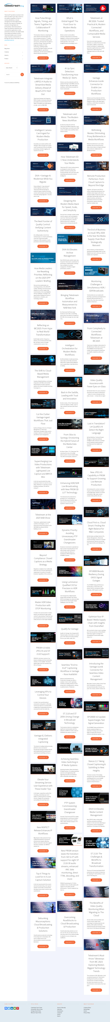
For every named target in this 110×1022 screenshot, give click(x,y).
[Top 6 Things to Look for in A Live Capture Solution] (43, 862)
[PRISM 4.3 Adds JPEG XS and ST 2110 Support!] (43, 637)
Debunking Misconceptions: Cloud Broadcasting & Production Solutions (43, 924)
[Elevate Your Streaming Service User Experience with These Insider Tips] (43, 769)
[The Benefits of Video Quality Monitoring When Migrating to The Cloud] (96, 892)
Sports (58, 1016)
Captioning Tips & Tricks (36, 1007)
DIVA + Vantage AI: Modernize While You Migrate (43, 178)
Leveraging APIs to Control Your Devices (43, 694)
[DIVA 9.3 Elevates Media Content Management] (96, 798)
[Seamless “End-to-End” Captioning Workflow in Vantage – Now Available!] (70, 654)
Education (59, 1009)
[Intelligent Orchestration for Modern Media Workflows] (70, 335)
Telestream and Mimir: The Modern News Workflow (69, 117)
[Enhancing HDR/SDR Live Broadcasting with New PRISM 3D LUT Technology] (70, 473)
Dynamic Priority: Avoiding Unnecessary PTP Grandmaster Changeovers (70, 536)
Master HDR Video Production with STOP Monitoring (43, 605)
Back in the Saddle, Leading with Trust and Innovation (69, 395)
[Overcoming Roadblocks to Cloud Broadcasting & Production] (70, 906)
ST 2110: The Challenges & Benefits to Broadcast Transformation (96, 859)
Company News (87, 1007)
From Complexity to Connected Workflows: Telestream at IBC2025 (96, 334)
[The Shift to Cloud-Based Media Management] (43, 360)
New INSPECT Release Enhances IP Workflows (43, 830)
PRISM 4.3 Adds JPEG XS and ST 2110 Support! (43, 650)
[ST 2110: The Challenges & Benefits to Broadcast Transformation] (96, 842)
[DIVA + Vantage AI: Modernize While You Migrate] (43, 166)
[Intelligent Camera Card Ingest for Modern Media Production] (43, 120)
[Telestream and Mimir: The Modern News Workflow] (70, 104)
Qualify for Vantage (69, 628)
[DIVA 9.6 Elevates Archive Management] (70, 239)
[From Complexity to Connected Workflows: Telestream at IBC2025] (96, 318)
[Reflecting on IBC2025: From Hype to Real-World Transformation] (43, 315)
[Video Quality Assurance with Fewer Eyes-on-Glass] (96, 370)
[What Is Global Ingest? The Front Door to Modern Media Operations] (70, 8)
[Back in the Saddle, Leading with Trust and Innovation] (70, 382)
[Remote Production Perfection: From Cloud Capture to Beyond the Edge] (96, 166)
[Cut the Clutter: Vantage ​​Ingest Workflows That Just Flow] (43, 404)
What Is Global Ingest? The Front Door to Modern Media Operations (69, 24)
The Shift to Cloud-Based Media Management (43, 373)
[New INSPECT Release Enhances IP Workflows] (43, 816)
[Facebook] (6, 1008)
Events (59, 1014)
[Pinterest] (17, 1008)
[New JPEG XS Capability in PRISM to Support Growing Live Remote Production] (96, 462)
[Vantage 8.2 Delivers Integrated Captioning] (43, 725)
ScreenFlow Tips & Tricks (37, 1009)
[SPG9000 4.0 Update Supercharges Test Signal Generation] (96, 706)
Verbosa (12, 82)
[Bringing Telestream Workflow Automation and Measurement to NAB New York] (70, 285)
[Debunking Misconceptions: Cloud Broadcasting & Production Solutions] (43, 907)
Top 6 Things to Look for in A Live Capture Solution (43, 876)
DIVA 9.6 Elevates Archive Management (69, 252)
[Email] (14, 1008)
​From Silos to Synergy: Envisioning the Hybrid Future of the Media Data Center (69, 441)
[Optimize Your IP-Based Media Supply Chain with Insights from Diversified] (96, 606)
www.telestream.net (9, 40)
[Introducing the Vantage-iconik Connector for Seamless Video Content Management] (96, 653)
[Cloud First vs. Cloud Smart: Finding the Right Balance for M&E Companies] (96, 512)
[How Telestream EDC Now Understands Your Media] (70, 146)
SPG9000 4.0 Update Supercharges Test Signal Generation (96, 719)
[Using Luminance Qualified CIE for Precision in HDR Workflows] (70, 571)
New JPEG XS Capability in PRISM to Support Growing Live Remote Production (96, 478)
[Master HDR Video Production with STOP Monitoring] (43, 592)
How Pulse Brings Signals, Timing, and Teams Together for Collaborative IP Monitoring (43, 24)
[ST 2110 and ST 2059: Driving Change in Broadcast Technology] (70, 703)
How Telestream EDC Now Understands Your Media (70, 159)
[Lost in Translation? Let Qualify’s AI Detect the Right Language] (96, 413)
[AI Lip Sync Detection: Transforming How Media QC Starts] (70, 58)
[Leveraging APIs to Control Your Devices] (43, 681)
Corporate (59, 1012)
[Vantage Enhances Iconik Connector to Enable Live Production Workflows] (96, 68)
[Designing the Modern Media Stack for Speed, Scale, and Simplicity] (70, 191)
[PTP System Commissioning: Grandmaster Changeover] (70, 792)
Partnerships (87, 1009)
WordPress (17, 82)
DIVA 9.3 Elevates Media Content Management (96, 812)
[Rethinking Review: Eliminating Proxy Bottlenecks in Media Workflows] (96, 120)
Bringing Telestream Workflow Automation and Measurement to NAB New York (70, 301)
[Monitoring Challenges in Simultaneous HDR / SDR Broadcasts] (96, 271)
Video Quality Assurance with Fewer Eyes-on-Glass (96, 383)
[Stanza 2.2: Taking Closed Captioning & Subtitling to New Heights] (96, 750)
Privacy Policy (87, 1012)
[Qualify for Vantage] (70, 618)
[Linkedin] (11, 1008)
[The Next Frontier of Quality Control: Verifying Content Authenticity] (43, 211)
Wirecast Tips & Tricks (36, 1012)
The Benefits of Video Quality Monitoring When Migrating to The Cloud (96, 909)
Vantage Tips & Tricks (36, 1011)
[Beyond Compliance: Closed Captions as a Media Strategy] (43, 545)
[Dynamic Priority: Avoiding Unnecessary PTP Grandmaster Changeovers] (70, 520)
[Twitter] (9, 1008)
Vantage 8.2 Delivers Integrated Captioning (43, 738)
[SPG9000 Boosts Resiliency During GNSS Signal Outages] (96, 561)
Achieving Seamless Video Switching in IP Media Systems (70, 762)
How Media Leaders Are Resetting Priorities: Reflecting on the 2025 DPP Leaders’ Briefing (43, 274)
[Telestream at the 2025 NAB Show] (43, 504)
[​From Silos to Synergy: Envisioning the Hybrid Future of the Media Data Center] (70, 424)
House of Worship (61, 1007)
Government (60, 1011)
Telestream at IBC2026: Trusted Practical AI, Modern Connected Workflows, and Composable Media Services (96, 27)
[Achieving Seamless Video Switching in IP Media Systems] (70, 748)
